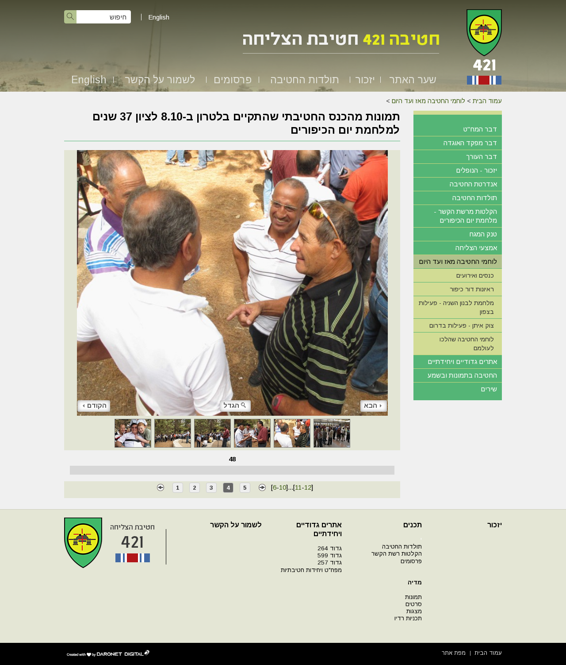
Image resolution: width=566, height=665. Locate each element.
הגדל (231, 405)
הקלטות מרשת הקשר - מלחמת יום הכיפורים (465, 216)
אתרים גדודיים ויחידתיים (462, 361)
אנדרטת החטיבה (473, 184)
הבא (370, 405)
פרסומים (233, 79)
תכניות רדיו (408, 618)
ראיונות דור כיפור (472, 289)
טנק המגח (483, 234)
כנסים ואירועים (475, 275)
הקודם (97, 405)
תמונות (413, 597)
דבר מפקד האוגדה (470, 143)
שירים (489, 389)
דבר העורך (481, 156)
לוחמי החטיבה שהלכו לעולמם (467, 344)
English (158, 17)
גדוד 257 (329, 562)
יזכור (365, 79)
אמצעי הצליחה (476, 247)
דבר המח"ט (480, 129)
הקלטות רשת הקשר (396, 553)
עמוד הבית (487, 100)
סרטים (413, 604)
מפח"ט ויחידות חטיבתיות (311, 570)
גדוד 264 (329, 548)
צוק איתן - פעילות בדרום (461, 325)
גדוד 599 (329, 555)
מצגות (414, 611)
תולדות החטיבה (304, 79)
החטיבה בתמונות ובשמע (462, 375)
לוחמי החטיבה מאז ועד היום (428, 100)
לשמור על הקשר (160, 79)
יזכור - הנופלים (476, 170)
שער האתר (412, 79)
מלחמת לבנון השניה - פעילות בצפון (456, 307)
